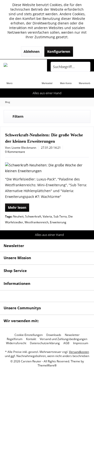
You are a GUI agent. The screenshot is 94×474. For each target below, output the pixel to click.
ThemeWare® (47, 365)
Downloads (53, 335)
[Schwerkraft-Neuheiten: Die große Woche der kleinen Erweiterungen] (47, 168)
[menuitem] (9, 79)
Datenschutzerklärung (45, 343)
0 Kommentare (15, 152)
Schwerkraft (33, 216)
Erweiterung (58, 222)
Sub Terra (60, 216)
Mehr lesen (17, 207)
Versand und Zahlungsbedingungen (63, 339)
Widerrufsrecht (16, 343)
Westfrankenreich (36, 222)
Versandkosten (79, 352)
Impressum (80, 343)
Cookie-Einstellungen (28, 335)
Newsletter (72, 335)
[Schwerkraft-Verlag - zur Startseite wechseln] (23, 66)
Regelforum (14, 339)
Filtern (18, 116)
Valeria (47, 216)
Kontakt (31, 339)
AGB (66, 343)
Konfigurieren (58, 51)
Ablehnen (32, 51)
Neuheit (18, 216)
